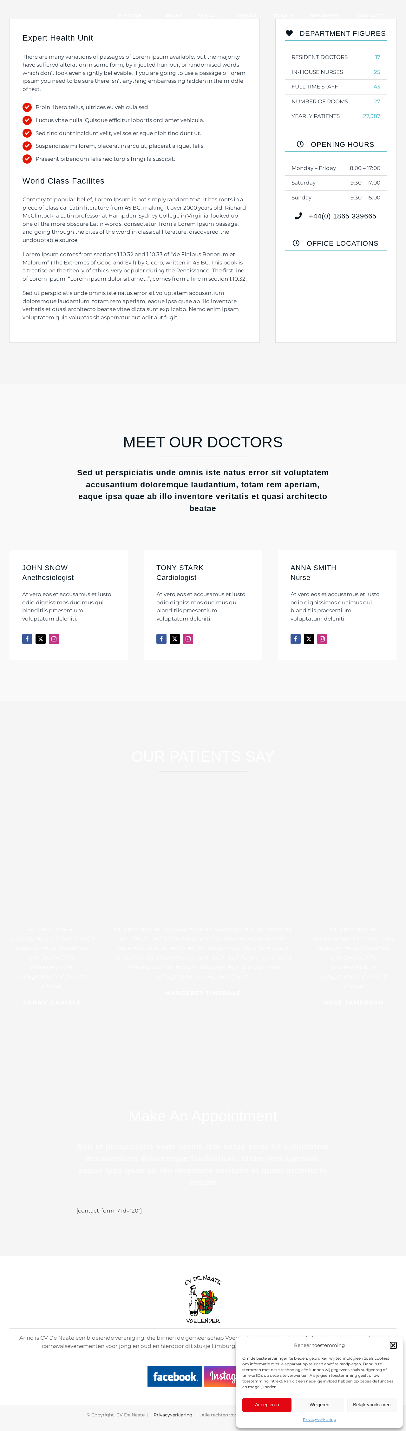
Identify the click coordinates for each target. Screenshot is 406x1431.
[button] (393, 1345)
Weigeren (319, 1404)
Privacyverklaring (319, 1419)
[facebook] (174, 1370)
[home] (203, 1279)
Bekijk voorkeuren (371, 1404)
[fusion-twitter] (41, 639)
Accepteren (267, 1404)
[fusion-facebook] (27, 639)
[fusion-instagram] (54, 639)
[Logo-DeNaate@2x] (52, 10)
